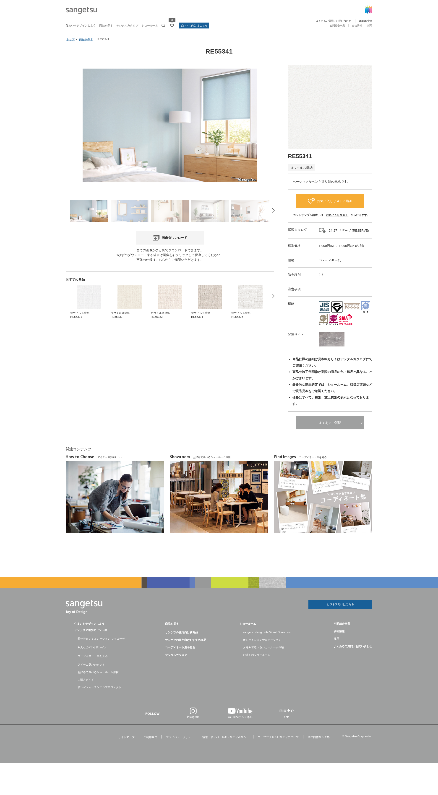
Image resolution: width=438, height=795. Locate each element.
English (363, 20)
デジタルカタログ (127, 25)
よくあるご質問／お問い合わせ (333, 20)
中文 (369, 20)
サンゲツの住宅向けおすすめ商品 (185, 639)
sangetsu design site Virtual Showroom (267, 632)
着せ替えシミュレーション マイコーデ (101, 638)
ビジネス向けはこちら (194, 25)
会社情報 (357, 25)
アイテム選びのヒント (91, 664)
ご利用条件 (150, 737)
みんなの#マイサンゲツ (92, 647)
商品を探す (106, 25)
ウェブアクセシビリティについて (278, 737)
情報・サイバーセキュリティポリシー (225, 737)
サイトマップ (126, 737)
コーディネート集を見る (93, 656)
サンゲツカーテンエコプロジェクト (99, 687)
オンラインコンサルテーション (262, 639)
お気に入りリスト (337, 215)
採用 (369, 25)
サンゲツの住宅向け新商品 (181, 632)
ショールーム (150, 25)
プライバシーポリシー (179, 737)
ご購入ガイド (86, 679)
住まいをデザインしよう (81, 25)
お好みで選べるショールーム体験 (98, 672)
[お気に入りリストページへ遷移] (172, 25)
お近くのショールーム (256, 655)
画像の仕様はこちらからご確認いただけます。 (169, 260)
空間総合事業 (337, 25)
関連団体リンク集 (319, 737)
